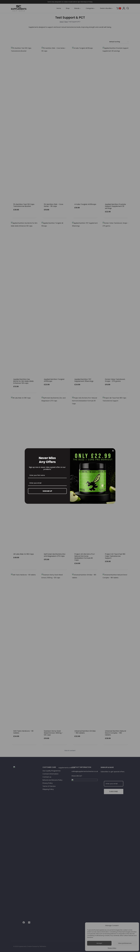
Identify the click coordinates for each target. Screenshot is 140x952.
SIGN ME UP (47, 491)
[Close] (112, 450)
